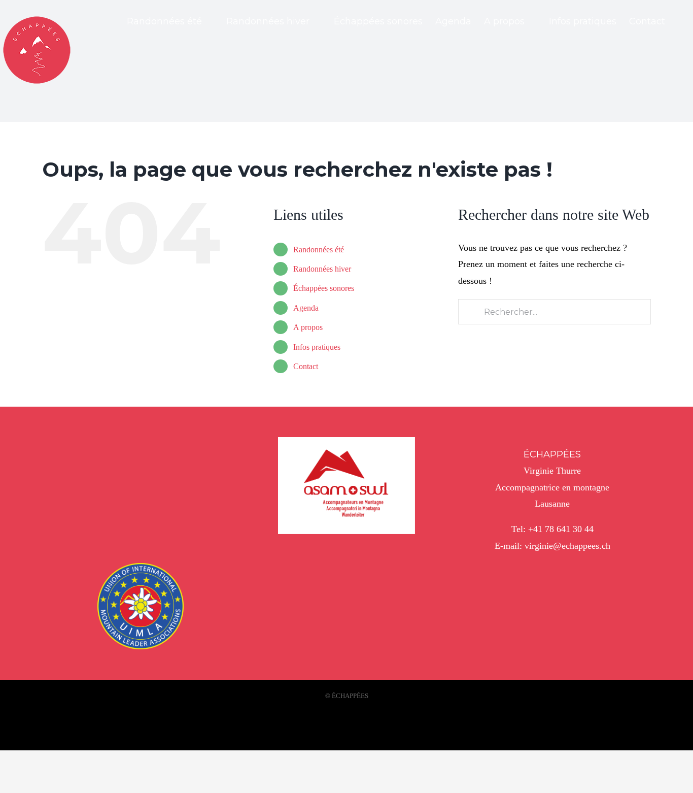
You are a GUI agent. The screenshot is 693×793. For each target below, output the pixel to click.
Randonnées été (318, 249)
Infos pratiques (316, 347)
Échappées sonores (323, 288)
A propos (308, 327)
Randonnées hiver (322, 269)
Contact (305, 366)
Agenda (306, 308)
